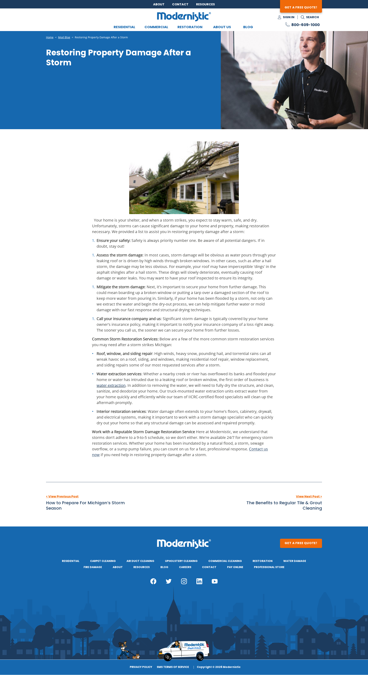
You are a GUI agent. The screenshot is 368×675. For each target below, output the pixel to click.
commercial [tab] (156, 27)
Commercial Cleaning (225, 561)
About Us (222, 27)
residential (70, 561)
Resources (205, 4)
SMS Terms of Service (173, 667)
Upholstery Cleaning (181, 561)
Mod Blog (64, 37)
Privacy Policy (141, 667)
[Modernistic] (184, 16)
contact (209, 567)
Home (49, 37)
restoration (263, 561)
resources (141, 567)
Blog (248, 27)
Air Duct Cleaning (140, 561)
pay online (235, 567)
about (118, 567)
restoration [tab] (189, 27)
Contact (180, 4)
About (158, 4)
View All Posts (184, 496)
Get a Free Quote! (301, 7)
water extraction (111, 385)
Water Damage (294, 561)
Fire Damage (93, 567)
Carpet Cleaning (103, 561)
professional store (269, 567)
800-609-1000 (305, 25)
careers (185, 567)
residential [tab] (124, 27)
